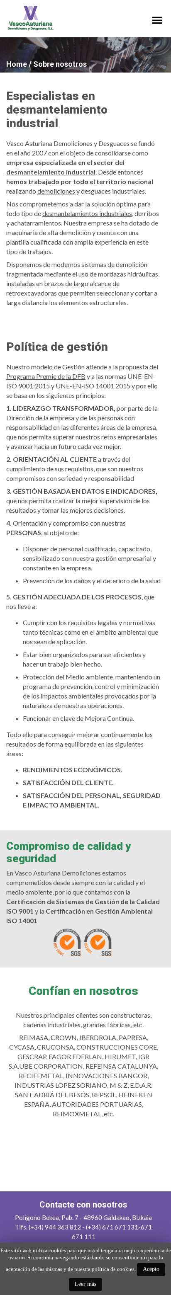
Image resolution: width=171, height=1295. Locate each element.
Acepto (151, 1269)
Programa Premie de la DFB (46, 376)
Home (16, 64)
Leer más (85, 1284)
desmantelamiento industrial (50, 172)
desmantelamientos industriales (87, 213)
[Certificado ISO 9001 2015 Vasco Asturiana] (98, 955)
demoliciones (56, 191)
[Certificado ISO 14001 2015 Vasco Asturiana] (68, 955)
